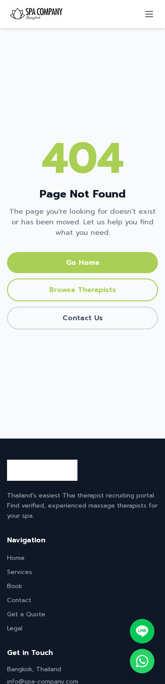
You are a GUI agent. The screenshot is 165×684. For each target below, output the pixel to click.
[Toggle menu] (149, 14)
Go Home (82, 262)
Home (16, 558)
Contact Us (82, 318)
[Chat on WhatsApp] (142, 661)
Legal (14, 628)
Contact (19, 600)
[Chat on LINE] (142, 631)
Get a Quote (26, 614)
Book (14, 586)
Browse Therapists (82, 290)
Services (19, 572)
